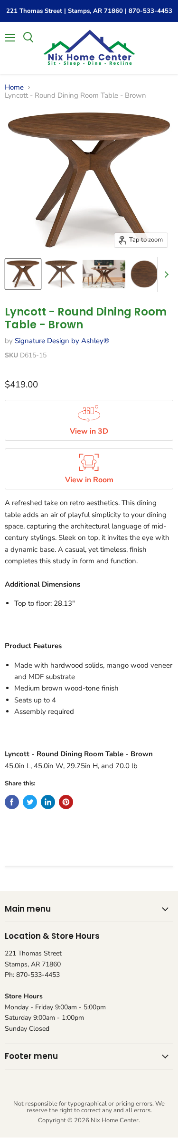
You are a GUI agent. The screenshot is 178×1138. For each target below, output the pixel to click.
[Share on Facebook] (12, 802)
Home (14, 87)
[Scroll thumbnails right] (164, 274)
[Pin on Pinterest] (66, 802)
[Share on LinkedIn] (48, 802)
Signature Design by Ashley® (62, 340)
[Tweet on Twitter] (30, 802)
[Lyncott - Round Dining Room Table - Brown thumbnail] (23, 274)
